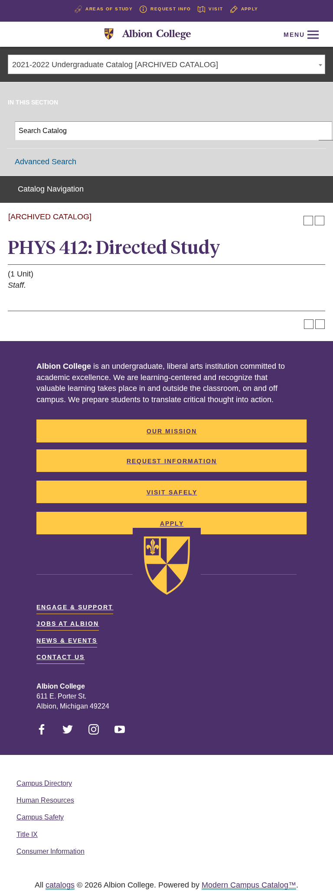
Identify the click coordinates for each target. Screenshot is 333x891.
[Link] (147, 34)
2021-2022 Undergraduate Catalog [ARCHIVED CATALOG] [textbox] (115, 64)
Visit (216, 9)
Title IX (27, 834)
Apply (249, 9)
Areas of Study (109, 9)
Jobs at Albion (67, 623)
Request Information (172, 461)
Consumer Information (50, 851)
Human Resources (45, 800)
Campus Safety (40, 817)
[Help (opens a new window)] (319, 220)
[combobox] (166, 64)
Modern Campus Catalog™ (249, 885)
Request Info (170, 9)
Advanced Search (45, 161)
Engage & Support (74, 607)
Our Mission (172, 431)
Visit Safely (172, 492)
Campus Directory (44, 783)
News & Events (66, 640)
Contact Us (60, 657)
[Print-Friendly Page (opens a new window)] (308, 220)
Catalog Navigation (51, 189)
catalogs (60, 885)
